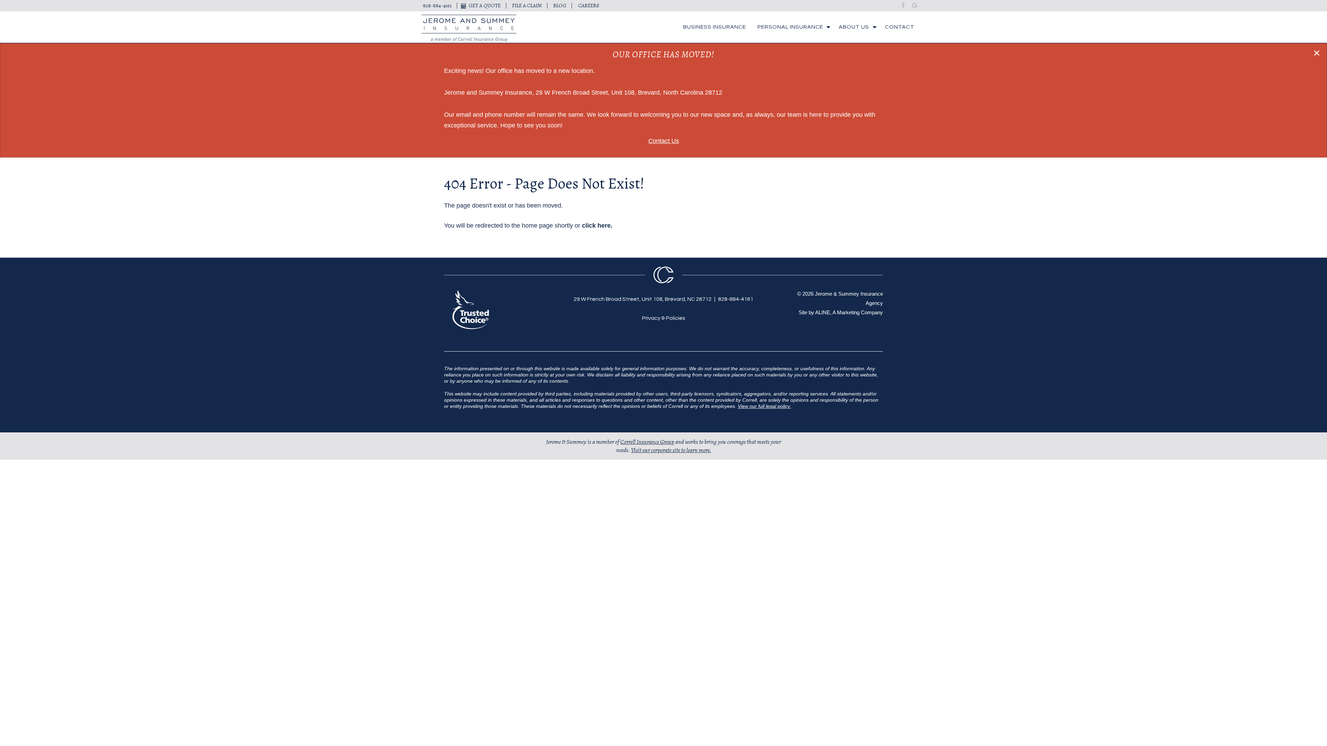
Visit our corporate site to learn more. (671, 450)
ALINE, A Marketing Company (849, 312)
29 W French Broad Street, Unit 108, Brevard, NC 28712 (643, 299)
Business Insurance (714, 27)
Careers (588, 5)
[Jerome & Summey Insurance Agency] (469, 28)
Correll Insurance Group (647, 442)
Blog (559, 5)
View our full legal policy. (764, 406)
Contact (899, 27)
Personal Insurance (790, 27)
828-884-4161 (437, 5)
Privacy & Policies (663, 318)
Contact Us (663, 140)
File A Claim (527, 5)
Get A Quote (485, 5)
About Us (854, 27)
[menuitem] (714, 27)
